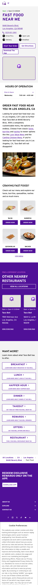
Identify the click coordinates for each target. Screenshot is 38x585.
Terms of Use (6, 580)
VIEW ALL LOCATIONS (19, 286)
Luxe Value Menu (17, 135)
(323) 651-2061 (11, 32)
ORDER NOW (10, 222)
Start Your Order (10, 46)
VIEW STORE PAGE (8, 329)
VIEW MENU (19, 256)
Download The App (9, 52)
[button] (19, 502)
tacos (30, 129)
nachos (17, 132)
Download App (9, 485)
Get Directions (27, 46)
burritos (6, 132)
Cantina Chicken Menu (12, 138)
